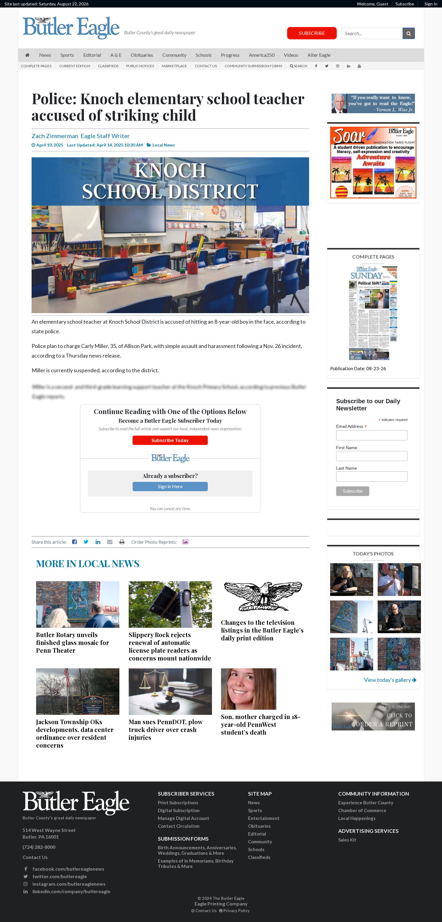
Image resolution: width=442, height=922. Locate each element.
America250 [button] (262, 55)
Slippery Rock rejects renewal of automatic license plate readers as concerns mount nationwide (170, 646)
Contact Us (206, 66)
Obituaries (259, 826)
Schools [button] (204, 55)
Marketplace (174, 66)
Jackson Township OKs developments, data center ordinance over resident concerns (75, 733)
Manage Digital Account (183, 818)
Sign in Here (170, 486)
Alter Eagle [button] (319, 55)
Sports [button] (67, 55)
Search (300, 66)
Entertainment (264, 818)
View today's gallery (388, 679)
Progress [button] (230, 55)
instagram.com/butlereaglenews (69, 884)
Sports (255, 810)
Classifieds (108, 66)
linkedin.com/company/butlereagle (71, 891)
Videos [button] (291, 55)
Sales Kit (347, 839)
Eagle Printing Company (221, 903)
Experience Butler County (365, 802)
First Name (346, 447)
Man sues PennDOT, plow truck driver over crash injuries (165, 729)
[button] (27, 55)
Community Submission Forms (253, 66)
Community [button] (174, 55)
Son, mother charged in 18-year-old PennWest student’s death (260, 724)
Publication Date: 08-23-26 (358, 368)
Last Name (346, 468)
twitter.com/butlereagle (59, 876)
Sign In (431, 3)
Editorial (257, 833)
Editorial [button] (92, 55)
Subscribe (404, 3)
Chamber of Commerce (362, 810)
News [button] (45, 55)
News (254, 802)
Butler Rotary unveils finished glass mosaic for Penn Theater (72, 642)
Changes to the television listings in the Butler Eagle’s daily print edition (262, 630)
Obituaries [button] (142, 55)
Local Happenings (357, 818)
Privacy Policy (236, 910)
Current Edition (74, 66)
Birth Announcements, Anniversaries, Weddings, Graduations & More (197, 850)
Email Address (351, 426)
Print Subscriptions (178, 802)
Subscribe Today (170, 440)
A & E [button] (115, 55)
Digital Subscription (179, 810)
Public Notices (140, 66)
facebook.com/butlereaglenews (68, 869)
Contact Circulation (179, 826)
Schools (256, 849)
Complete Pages (36, 66)
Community (260, 841)
